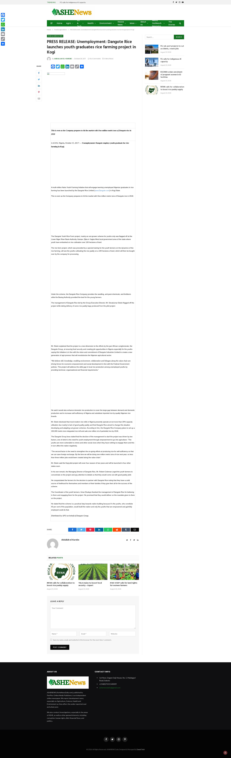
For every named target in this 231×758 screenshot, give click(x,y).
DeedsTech (141, 749)
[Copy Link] (2, 39)
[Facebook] (39, 73)
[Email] (39, 98)
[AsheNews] (72, 12)
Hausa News (121, 23)
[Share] (2, 43)
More (132, 23)
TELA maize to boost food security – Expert (90, 584)
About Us (143, 23)
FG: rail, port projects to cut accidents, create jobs (172, 47)
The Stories (171, 23)
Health (90, 23)
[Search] (180, 23)
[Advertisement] (93, 102)
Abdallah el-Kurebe (63, 59)
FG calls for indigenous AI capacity (73, 2)
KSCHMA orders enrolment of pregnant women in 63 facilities (171, 75)
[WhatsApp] (2, 24)
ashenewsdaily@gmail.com (109, 688)
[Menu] (52, 23)
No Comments (95, 59)
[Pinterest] (39, 92)
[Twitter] (39, 79)
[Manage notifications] (225, 753)
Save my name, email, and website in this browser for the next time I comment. (82, 640)
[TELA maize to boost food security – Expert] (92, 572)
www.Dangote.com (102, 190)
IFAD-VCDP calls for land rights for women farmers (123, 584)
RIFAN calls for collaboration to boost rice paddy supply (61, 584)
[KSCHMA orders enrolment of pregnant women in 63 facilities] (151, 75)
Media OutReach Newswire (156, 23)
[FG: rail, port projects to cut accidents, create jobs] (151, 49)
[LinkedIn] (39, 85)
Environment (106, 23)
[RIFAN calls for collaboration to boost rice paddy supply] (61, 572)
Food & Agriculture (55, 36)
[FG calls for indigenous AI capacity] (151, 62)
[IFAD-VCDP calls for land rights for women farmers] (124, 572)
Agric (68, 23)
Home (59, 23)
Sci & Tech (79, 23)
